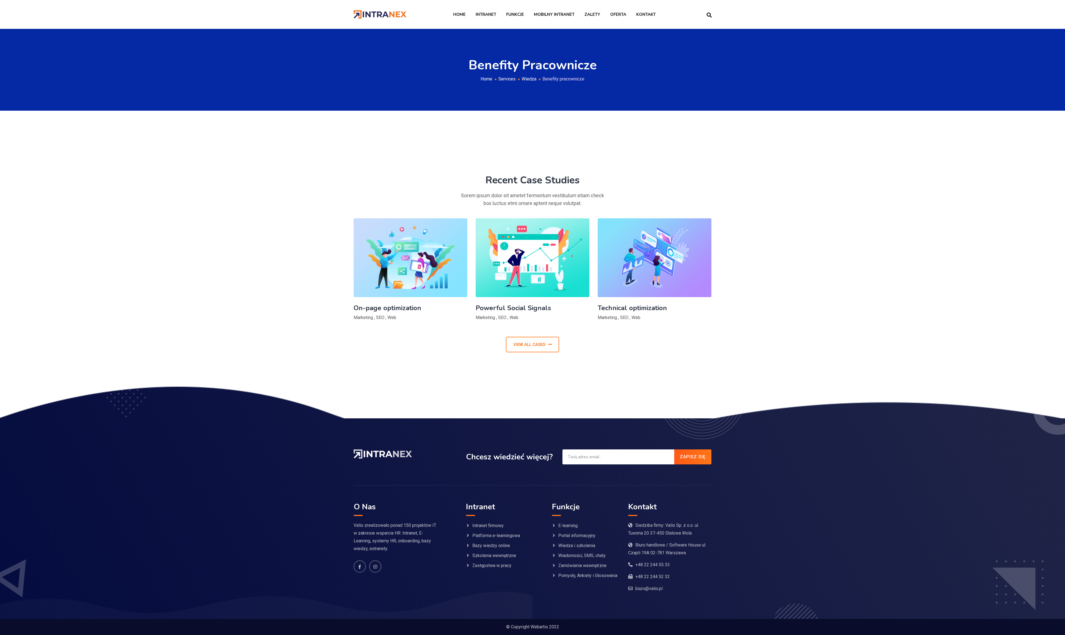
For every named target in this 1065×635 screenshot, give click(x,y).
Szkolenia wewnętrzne (494, 555)
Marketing (363, 317)
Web (391, 317)
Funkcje (515, 14)
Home (459, 14)
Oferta (618, 14)
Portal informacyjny (576, 535)
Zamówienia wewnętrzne (582, 565)
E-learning (568, 525)
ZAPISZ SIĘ (693, 456)
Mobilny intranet (554, 14)
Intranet (486, 14)
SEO (380, 317)
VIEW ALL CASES (529, 344)
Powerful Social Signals (513, 307)
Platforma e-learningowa (496, 535)
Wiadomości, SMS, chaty (582, 555)
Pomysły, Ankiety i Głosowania (587, 575)
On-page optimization (387, 307)
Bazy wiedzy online (491, 545)
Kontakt (646, 14)
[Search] (709, 15)
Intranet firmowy (488, 525)
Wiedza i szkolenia (576, 545)
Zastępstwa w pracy (491, 565)
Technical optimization (632, 307)
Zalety (592, 14)
